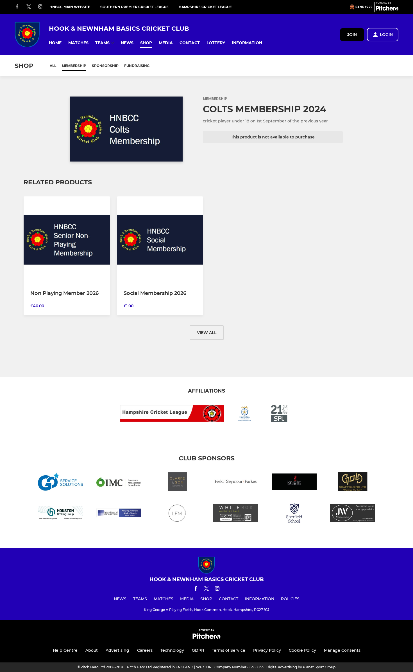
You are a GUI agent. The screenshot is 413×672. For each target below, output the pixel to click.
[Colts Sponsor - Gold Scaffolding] (352, 482)
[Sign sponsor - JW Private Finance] (352, 514)
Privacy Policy (267, 650)
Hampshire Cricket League (205, 7)
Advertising (117, 650)
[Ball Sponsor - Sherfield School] (294, 514)
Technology (172, 650)
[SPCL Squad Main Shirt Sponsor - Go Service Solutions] (60, 482)
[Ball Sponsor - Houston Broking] (60, 514)
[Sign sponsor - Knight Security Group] (294, 482)
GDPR (198, 650)
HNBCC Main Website (69, 7)
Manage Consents (342, 650)
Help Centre (65, 650)
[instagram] (40, 6)
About (91, 650)
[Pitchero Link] (387, 9)
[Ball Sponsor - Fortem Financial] (118, 514)
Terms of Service (228, 650)
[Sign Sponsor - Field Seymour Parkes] (235, 482)
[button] (55, 42)
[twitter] (28, 7)
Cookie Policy (302, 650)
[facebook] (17, 6)
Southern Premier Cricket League (134, 7)
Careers (145, 650)
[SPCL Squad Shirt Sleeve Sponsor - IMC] (118, 482)
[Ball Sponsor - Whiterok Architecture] (235, 514)
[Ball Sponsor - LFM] (177, 514)
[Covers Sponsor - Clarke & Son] (177, 482)
